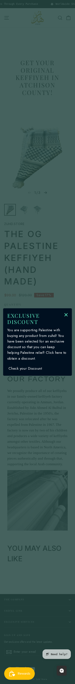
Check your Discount (25, 368)
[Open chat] (62, 671)
